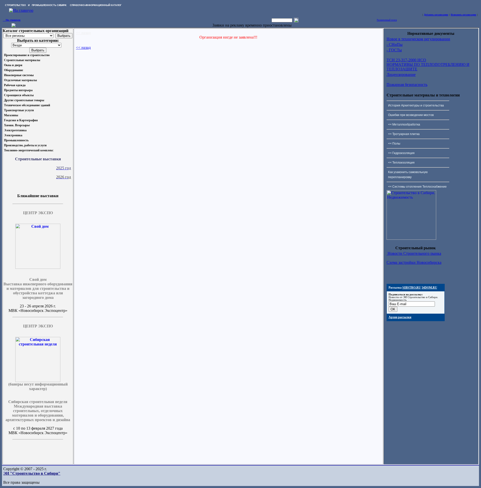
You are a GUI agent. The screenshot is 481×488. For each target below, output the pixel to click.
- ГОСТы (394, 50)
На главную (12, 20)
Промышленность (16, 140)
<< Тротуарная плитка (404, 134)
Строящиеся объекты (19, 95)
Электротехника (15, 130)
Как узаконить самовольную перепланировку (408, 174)
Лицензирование (401, 74)
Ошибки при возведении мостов (411, 115)
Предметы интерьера (18, 90)
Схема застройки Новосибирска (414, 262)
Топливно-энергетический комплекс (28, 150)
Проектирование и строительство (27, 55)
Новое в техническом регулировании (418, 39)
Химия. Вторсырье (17, 125)
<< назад (83, 33)
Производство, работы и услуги (25, 145)
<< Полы (394, 143)
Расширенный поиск (387, 20)
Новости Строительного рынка (414, 253)
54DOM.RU (429, 287)
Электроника (13, 135)
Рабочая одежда (15, 85)
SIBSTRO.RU (411, 287)
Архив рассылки (400, 317)
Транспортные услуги (19, 110)
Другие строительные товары (24, 100)
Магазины (11, 115)
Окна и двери (13, 65)
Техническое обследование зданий (27, 105)
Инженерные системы (19, 75)
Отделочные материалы (20, 80)
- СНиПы (395, 44)
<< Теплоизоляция (401, 162)
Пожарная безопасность (407, 84)
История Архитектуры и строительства (416, 105)
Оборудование (13, 70)
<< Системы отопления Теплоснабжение (417, 186)
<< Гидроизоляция (401, 153)
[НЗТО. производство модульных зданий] (14, 26)
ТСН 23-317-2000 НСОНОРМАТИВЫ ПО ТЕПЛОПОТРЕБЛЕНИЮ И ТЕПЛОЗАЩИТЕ (428, 64)
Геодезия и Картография (21, 120)
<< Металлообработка (404, 124)
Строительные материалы (22, 60)
